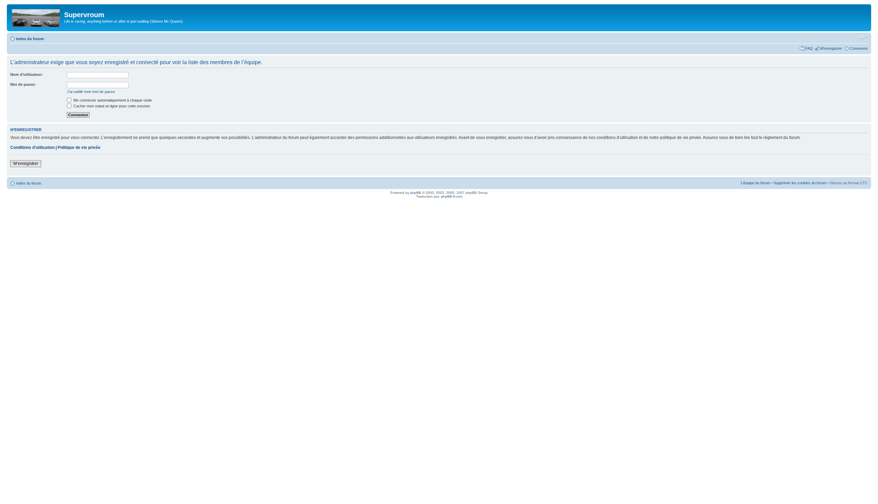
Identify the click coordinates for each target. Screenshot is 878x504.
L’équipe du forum (755, 183)
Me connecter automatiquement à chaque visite (112, 100)
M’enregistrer (831, 48)
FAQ (809, 48)
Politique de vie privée (79, 147)
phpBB (415, 193)
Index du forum (30, 39)
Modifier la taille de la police (863, 37)
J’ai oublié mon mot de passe (91, 92)
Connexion (859, 48)
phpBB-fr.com (451, 196)
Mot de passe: (23, 84)
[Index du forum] (36, 17)
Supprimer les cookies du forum (799, 183)
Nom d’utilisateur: (26, 74)
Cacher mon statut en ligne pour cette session (111, 106)
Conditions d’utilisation (32, 147)
